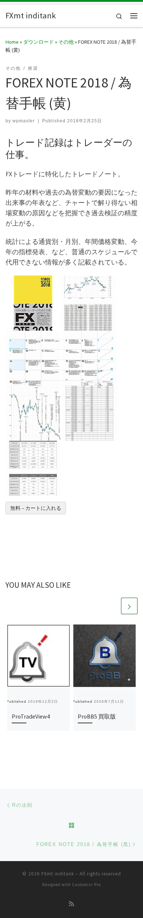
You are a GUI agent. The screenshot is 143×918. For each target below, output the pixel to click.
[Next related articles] (129, 606)
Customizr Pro (86, 884)
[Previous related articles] (111, 606)
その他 (66, 42)
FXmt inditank (57, 874)
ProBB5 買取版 (97, 716)
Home (12, 42)
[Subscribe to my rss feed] (71, 903)
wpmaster (23, 120)
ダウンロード (38, 42)
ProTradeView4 (31, 716)
